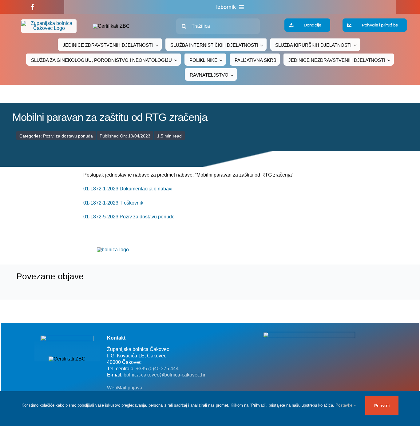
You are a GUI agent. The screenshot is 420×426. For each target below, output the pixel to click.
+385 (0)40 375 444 (157, 368)
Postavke (344, 405)
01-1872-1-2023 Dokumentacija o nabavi (127, 188)
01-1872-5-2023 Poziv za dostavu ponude (129, 216)
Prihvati (382, 405)
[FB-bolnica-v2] (309, 334)
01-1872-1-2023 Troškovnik (113, 202)
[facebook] (33, 7)
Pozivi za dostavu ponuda (68, 135)
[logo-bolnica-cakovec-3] (113, 249)
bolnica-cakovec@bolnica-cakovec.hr (164, 374)
